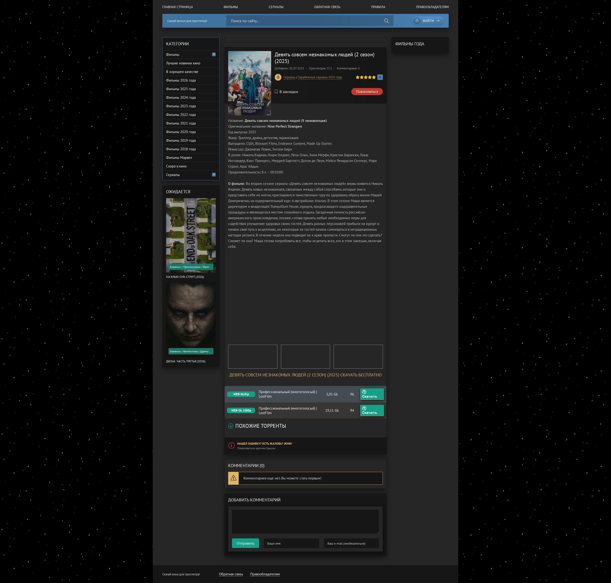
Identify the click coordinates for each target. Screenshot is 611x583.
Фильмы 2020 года (181, 132)
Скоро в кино (176, 166)
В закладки (288, 91)
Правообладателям (432, 7)
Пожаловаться (367, 91)
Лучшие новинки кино (183, 63)
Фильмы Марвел (179, 157)
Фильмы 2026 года (181, 80)
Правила (378, 7)
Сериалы (276, 7)
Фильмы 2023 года (181, 106)
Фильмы (231, 7)
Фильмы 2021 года (181, 123)
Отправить (245, 543)
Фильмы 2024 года (181, 97)
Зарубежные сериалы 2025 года (320, 77)
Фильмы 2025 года (181, 89)
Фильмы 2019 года (181, 140)
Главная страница (177, 7)
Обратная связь (327, 7)
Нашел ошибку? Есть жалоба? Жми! (264, 444)
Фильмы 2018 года (181, 149)
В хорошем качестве (182, 71)
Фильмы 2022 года (181, 114)
